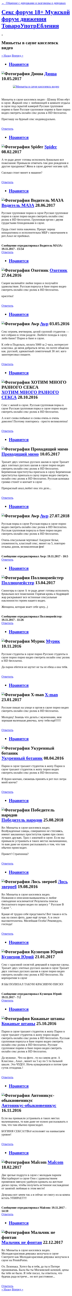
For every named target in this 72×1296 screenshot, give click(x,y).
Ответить (7, 128)
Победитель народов (21, 820)
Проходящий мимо (20, 454)
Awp (44, 323)
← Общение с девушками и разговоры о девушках (33, 3)
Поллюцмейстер (17, 582)
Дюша (50, 73)
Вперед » (17, 55)
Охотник (58, 270)
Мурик (53, 641)
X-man (51, 694)
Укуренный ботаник (22, 758)
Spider (50, 146)
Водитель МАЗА (17, 205)
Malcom (55, 1162)
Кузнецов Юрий (17, 956)
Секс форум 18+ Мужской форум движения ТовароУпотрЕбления (35, 19)
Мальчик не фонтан (21, 1242)
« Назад (6, 55)
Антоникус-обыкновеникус (28, 1105)
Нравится (19, 64)
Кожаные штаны (18, 1023)
